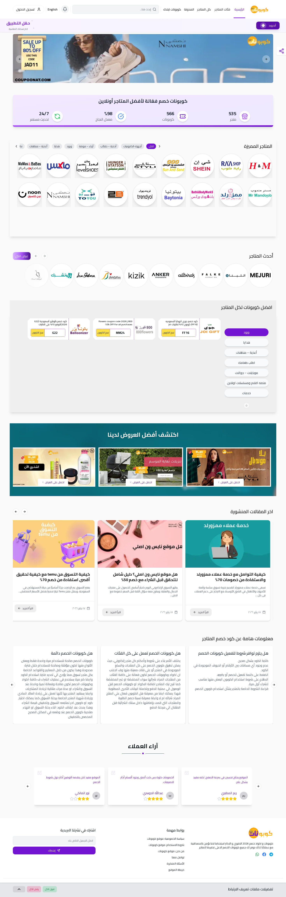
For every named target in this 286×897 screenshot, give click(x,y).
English (53, 9)
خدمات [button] (246, 393)
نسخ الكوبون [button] (168, 332)
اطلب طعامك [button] (246, 363)
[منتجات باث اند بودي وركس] (143, 58)
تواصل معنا (178, 857)
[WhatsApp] (257, 854)
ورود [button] (246, 332)
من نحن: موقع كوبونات (171, 851)
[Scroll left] (159, 146)
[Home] (231, 833)
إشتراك (51, 850)
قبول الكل (49, 889)
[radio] (233, 799)
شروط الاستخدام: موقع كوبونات (166, 844)
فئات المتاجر (222, 9)
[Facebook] (264, 854)
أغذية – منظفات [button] (246, 352)
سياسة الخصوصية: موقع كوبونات (165, 838)
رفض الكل (34, 889)
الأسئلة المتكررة (175, 863)
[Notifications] (65, 9)
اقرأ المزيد (206, 612)
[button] (151, 146)
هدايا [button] (246, 342)
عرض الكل (21, 256)
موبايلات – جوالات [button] (246, 373)
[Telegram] (271, 854)
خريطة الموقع (176, 869)
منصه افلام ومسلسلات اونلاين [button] (246, 383)
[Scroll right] (16, 146)
